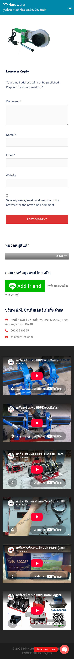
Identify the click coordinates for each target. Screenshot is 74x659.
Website (11, 175)
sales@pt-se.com (21, 337)
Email (10, 155)
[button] (59, 256)
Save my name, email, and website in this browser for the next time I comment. (33, 203)
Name (11, 135)
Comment (13, 101)
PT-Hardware (14, 5)
